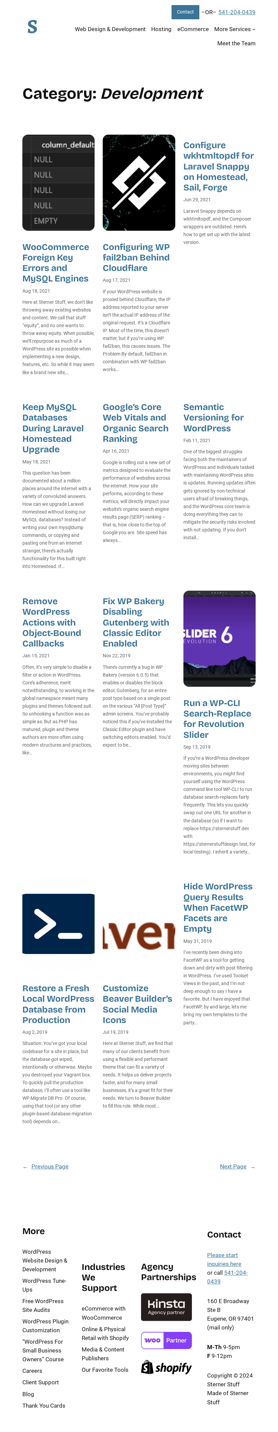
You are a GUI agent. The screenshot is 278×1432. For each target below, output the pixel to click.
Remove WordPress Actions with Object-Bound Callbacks (51, 622)
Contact (185, 12)
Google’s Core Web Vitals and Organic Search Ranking (135, 423)
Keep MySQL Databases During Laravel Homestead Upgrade (53, 428)
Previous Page (45, 1166)
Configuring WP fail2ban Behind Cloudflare (136, 258)
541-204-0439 (237, 12)
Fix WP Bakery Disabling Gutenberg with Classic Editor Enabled (136, 622)
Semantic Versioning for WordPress (213, 418)
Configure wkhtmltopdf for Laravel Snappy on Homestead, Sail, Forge (218, 166)
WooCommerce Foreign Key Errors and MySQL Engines (55, 263)
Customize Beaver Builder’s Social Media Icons (137, 1004)
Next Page (238, 1166)
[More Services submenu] (254, 28)
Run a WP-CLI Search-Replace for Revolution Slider (217, 719)
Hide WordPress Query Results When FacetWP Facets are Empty (218, 907)
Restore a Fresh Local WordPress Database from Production (58, 1004)
